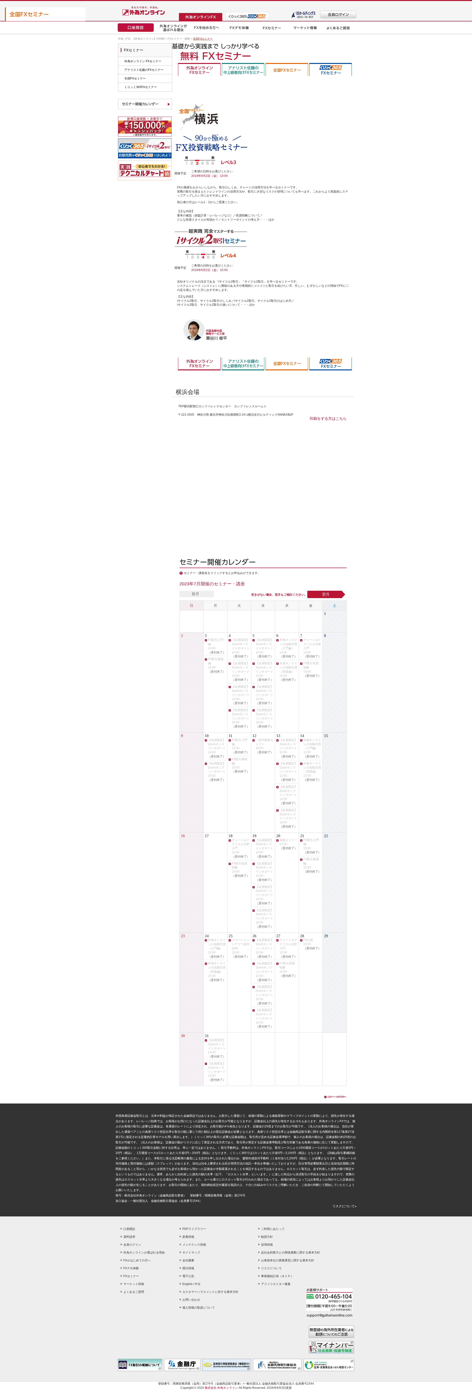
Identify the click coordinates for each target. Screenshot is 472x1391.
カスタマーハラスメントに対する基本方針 (210, 1292)
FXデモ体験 (131, 1268)
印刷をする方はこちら (328, 418)
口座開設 (129, 1229)
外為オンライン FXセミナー (142, 61)
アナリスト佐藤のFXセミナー (143, 70)
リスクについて (271, 1268)
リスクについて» (344, 1206)
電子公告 (188, 1276)
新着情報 (188, 1237)
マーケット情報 (133, 1284)
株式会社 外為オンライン (221, 1388)
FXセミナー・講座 (179, 38)
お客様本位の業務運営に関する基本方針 (287, 1260)
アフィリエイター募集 (276, 1284)
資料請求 (129, 1237)
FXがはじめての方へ (137, 1260)
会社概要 (188, 1260)
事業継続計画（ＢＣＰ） (277, 1276)
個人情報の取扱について (198, 1307)
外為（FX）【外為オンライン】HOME (141, 38)
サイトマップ (191, 1252)
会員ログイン (132, 1244)
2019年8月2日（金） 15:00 (209, 270)
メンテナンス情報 (194, 1244)
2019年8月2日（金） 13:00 (209, 176)
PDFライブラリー (194, 1229)
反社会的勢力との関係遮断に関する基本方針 (290, 1252)
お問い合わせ (191, 1299)
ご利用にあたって (273, 1229)
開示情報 (188, 1268)
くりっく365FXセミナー (140, 87)
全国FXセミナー (135, 78)
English (187, 1284)
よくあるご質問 (133, 1292)
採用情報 (267, 1244)
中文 (198, 1284)
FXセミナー (131, 1276)
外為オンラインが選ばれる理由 (144, 1252)
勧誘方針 (267, 1237)
